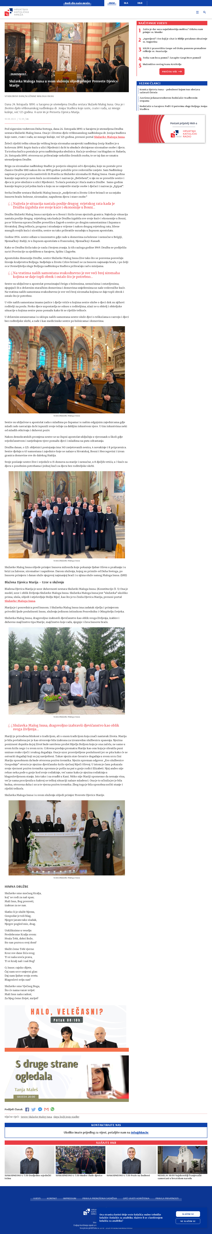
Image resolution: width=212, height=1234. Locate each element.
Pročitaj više (169, 71)
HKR (140, 3)
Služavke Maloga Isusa (109, 136)
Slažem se (188, 1214)
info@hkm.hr (139, 1132)
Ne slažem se (187, 1221)
